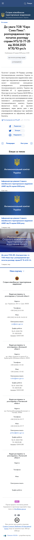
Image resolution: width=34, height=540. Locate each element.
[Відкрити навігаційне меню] (3, 3)
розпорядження (16, 62)
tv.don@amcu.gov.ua (17, 378)
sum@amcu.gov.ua (17, 324)
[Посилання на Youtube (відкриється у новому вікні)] (18, 515)
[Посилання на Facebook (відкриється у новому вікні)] (15, 515)
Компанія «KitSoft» (12, 535)
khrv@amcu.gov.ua (20, 509)
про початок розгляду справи (16, 57)
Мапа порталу (16, 271)
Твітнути (17, 130)
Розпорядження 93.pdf (16, 120)
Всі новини (4, 22)
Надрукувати (17, 135)
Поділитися (17, 126)
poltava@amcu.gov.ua (17, 433)
